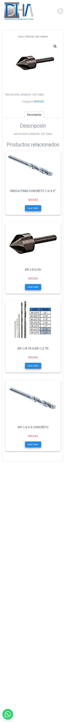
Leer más (33, 208)
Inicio (21, 36)
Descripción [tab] (34, 114)
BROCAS (30, 36)
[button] (55, 46)
